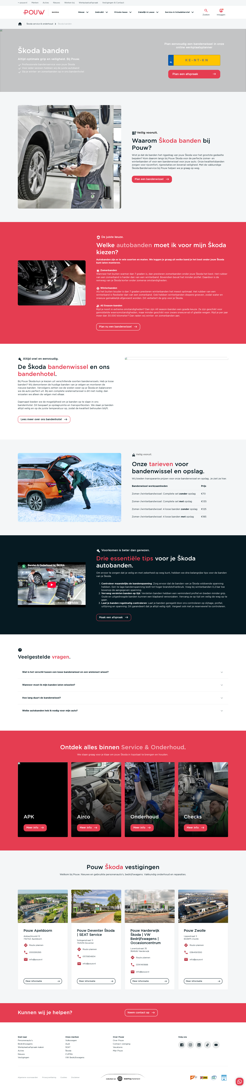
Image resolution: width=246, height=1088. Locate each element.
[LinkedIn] (199, 1045)
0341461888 (142, 965)
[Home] (34, 12)
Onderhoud (144, 816)
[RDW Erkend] (194, 1077)
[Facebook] (181, 1045)
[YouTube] (216, 1045)
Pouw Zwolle (195, 930)
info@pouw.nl (35, 960)
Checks (193, 816)
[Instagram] (190, 1045)
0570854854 (89, 957)
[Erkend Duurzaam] (214, 1077)
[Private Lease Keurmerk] (224, 1077)
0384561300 (196, 952)
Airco (83, 816)
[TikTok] (207, 1045)
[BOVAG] (204, 1077)
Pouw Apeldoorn (38, 930)
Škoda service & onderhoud (40, 24)
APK (29, 816)
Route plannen (36, 945)
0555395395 (35, 952)
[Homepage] (20, 24)
